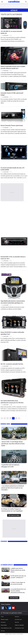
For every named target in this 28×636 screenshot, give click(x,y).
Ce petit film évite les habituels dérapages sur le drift (10, 465)
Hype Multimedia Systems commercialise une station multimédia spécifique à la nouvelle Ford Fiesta (13, 302)
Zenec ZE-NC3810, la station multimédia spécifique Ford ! (12, 333)
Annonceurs (17, 616)
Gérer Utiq (3, 630)
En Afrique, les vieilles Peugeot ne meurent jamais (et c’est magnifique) (12, 510)
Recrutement (3, 622)
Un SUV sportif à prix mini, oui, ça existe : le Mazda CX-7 (18, 576)
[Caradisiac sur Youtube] (13, 608)
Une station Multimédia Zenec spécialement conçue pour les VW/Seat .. (12, 401)
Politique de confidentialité (19, 625)
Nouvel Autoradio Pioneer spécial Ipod (12, 125)
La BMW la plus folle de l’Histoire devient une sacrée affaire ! (17, 570)
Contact (2, 616)
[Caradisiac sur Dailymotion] (9, 608)
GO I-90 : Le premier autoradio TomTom (12, 364)
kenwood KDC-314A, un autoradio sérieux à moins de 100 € (13, 257)
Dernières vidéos (5, 424)
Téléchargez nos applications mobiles (12, 613)
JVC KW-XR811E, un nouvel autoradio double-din (11, 32)
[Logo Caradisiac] (14, 2)
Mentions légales (4, 625)
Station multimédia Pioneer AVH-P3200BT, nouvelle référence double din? (13, 67)
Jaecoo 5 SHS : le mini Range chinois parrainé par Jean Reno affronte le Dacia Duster (13, 443)
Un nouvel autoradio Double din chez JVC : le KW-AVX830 (13, 168)
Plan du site (17, 622)
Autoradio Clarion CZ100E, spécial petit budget (12, 94)
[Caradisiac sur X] (6, 608)
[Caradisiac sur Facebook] (2, 608)
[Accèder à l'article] (14, 433)
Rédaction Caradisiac (4, 619)
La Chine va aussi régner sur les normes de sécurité (17, 583)
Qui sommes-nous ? (18, 619)
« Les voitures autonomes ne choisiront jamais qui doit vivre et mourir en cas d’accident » (12, 488)
